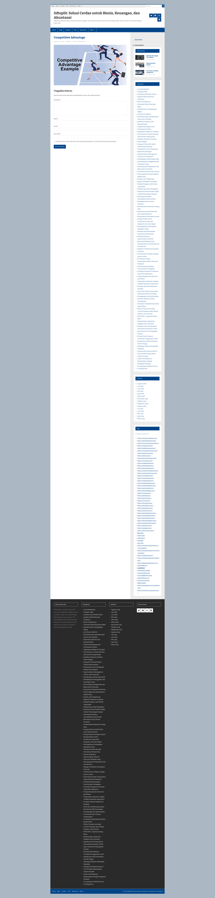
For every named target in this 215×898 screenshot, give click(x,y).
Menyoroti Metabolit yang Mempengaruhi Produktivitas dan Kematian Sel (148, 244)
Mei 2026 (140, 391)
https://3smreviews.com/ (145, 530)
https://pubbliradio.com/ (145, 463)
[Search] (163, 6)
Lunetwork (141, 568)
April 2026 (140, 393)
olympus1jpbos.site (143, 573)
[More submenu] (94, 29)
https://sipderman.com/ (145, 453)
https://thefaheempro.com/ (146, 448)
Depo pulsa (141, 535)
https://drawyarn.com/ (145, 510)
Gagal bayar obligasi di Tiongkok (148, 131)
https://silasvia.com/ (144, 455)
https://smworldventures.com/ (147, 451)
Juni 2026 (140, 389)
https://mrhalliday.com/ (145, 475)
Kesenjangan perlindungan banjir (148, 159)
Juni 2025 (140, 411)
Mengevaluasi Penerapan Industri (148, 216)
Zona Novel (138, 39)
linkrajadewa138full (143, 570)
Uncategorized (142, 368)
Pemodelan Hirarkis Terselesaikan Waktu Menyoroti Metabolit (147, 261)
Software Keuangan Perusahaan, (152, 56)
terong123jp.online (143, 580)
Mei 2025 (140, 413)
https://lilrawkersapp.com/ (146, 483)
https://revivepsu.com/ (145, 460)
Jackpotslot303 (142, 565)
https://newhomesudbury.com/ (147, 470)
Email (56, 126)
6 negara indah (142, 92)
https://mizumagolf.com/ (145, 478)
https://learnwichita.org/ (145, 488)
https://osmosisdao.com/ (145, 468)
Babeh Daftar (141, 583)
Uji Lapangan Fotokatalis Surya (147, 366)
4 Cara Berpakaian (143, 89)
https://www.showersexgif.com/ (148, 443)
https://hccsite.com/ (144, 493)
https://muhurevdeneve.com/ (147, 473)
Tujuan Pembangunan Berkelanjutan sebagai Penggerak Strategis (144, 361)
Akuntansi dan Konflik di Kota (146, 94)
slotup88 (140, 540)
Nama (56, 119)
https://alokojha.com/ (144, 525)
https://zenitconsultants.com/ (147, 438)
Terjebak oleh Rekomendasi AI (147, 351)
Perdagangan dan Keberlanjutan (148, 296)
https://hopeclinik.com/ (145, 555)
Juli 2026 (140, 386)
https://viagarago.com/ (145, 445)
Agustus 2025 (141, 406)
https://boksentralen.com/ (146, 518)
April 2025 (140, 416)
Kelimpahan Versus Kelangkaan (147, 149)
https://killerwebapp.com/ (146, 490)
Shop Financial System (150, 64)
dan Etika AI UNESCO (144, 114)
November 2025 (142, 399)
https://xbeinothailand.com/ (146, 441)
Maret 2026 (141, 396)
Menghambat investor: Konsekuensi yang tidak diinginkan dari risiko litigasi (146, 221)
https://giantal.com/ (144, 495)
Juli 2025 (140, 409)
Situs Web (57, 134)
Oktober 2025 (141, 401)
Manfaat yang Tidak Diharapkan (147, 189)
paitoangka (141, 538)
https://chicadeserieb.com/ (146, 515)
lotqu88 (140, 533)
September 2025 (142, 403)
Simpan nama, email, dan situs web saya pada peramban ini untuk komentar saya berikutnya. (86, 141)
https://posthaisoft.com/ (145, 465)
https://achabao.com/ (144, 528)
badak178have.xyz (143, 578)
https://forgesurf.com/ (144, 503)
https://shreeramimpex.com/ (147, 458)
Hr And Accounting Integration (152, 71)
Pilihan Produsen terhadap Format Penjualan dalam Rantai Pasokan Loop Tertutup (147, 311)
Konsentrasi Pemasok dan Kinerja (148, 171)
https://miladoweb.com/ (145, 480)
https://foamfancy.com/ (145, 505)
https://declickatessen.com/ (146, 513)
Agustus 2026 (141, 384)
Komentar (57, 100)
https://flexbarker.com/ (145, 508)
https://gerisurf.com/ (144, 498)
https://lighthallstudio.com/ (146, 485)
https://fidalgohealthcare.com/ (147, 563)
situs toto (140, 543)
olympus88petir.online (144, 575)
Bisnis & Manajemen (79, 41)
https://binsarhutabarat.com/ (147, 520)
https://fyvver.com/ (143, 500)
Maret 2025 (141, 418)
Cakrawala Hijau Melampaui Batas (94, 624)
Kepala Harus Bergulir (144, 151)
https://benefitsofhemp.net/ (146, 523)
